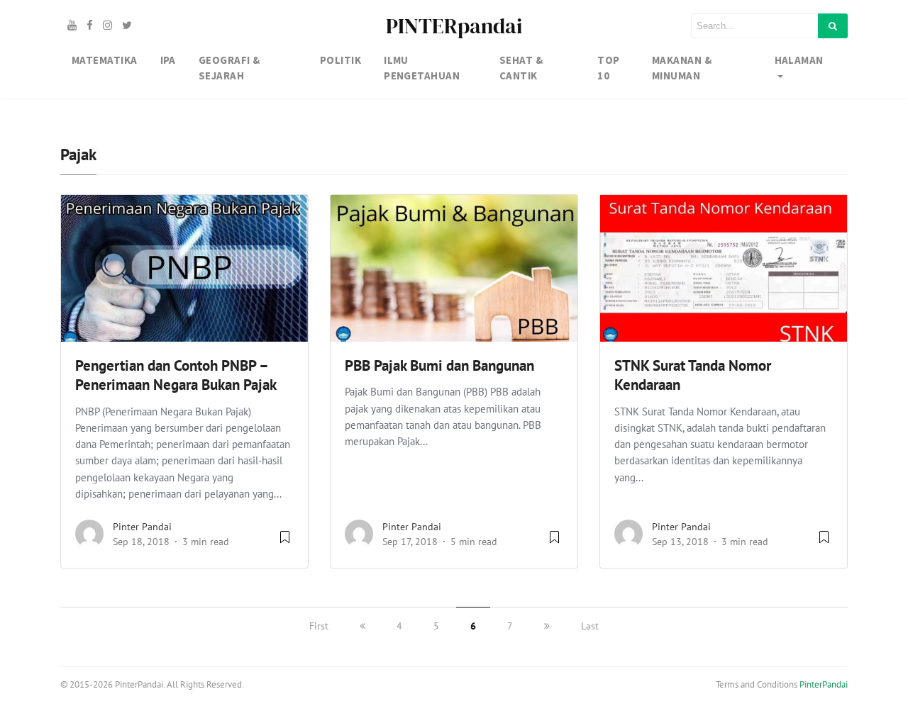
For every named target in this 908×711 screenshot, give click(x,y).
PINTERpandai (454, 25)
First (318, 626)
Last (590, 626)
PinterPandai (823, 684)
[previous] (362, 626)
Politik (340, 60)
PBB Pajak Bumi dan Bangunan (439, 365)
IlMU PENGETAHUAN (422, 68)
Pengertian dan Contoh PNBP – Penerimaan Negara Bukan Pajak (176, 375)
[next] (547, 626)
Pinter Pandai (142, 526)
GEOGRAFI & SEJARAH (229, 68)
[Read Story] (285, 542)
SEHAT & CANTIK (521, 68)
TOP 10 (608, 68)
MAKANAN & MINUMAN (682, 68)
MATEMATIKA (105, 60)
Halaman (799, 60)
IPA (168, 60)
